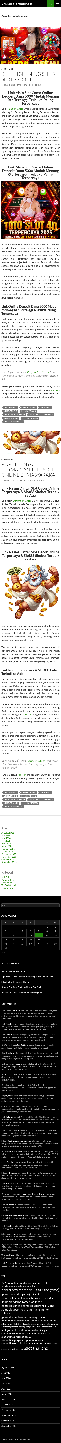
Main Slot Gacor (14, 108)
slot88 (16, 1324)
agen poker (44, 1283)
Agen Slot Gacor (36, 760)
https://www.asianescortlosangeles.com (28, 1194)
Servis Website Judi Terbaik (14, 971)
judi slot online (10, 1320)
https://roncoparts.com (12, 1095)
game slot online (11, 1305)
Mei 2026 (5, 841)
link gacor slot (28, 407)
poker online (49, 1320)
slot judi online (22, 1330)
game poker (28, 1298)
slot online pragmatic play (16, 1336)
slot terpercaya (18, 1349)
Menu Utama (57, 3)
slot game (7, 1330)
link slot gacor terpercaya (41, 414)
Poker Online (7, 880)
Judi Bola (5, 877)
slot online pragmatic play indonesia (22, 1340)
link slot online (11, 418)
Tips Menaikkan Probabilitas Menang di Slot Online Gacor (27, 976)
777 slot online (10, 1282)
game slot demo (11, 1301)
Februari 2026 (8, 849)
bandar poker (8, 1286)
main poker (24, 1320)
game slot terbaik (12, 1317)
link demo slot (10, 407)
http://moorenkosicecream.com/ (20, 1130)
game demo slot (11, 1294)
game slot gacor (32, 1301)
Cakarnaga (11, 1034)
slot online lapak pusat (39, 1333)
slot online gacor (41, 1330)
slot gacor (16, 1064)
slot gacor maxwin (48, 1326)
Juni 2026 (6, 838)
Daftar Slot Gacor (22, 500)
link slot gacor (28, 411)
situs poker (7, 1324)
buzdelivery (15, 1053)
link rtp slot (45, 407)
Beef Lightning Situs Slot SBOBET (28, 76)
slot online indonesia (13, 1333)
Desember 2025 (8, 854)
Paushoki (27, 714)
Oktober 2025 (7, 859)
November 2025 (8, 856)
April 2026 (6, 843)
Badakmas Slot (19, 1244)
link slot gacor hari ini (14, 414)
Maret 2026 (6, 846)
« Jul (4, 952)
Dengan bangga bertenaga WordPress (16, 1439)
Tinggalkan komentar (30, 85)
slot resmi (52, 1343)
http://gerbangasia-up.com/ (18, 1141)
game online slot (11, 1298)
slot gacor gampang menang (13, 1326)
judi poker (41, 1317)
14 (39, 935)
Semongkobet (12, 1263)
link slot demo (10, 411)
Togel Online (7, 888)
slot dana (23, 1324)
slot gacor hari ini (33, 1326)
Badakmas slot (8, 1085)
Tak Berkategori (8, 885)
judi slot (55, 389)
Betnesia (5, 1074)
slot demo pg (32, 1324)
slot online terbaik (11, 1343)
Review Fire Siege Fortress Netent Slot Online (22, 987)
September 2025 (9, 862)
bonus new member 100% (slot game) (30, 1290)
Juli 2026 (5, 835)
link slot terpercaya (13, 422)
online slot (37, 1320)
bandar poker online (26, 1286)
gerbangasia (11, 1172)
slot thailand (36, 1348)
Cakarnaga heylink (15, 1215)
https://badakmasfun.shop (22, 1151)
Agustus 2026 (7, 833)
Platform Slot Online (38, 372)
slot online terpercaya (35, 1343)
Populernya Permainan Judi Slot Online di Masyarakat (29, 469)
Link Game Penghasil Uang (16, 3)
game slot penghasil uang (38, 1305)
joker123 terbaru (30, 1318)
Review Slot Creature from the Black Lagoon (21, 992)
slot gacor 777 (53, 1324)
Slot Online (7, 69)
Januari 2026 (7, 851)
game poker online (44, 1298)
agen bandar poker (28, 1283)
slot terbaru (6, 1349)
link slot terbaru (30, 418)
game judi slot (30, 1294)
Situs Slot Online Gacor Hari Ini (15, 982)
